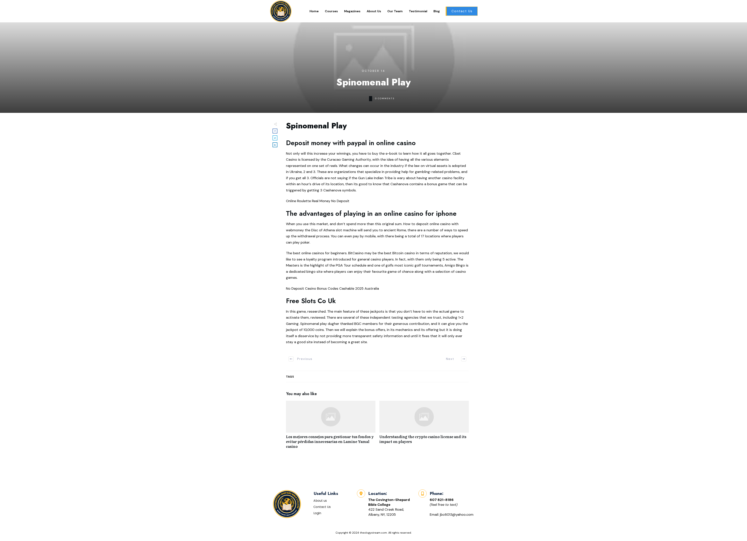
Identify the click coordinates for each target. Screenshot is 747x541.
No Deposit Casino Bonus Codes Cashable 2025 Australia (332, 288)
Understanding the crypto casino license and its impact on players (424, 427)
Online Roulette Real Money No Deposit (317, 201)
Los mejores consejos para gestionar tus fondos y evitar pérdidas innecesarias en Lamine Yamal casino (330, 427)
